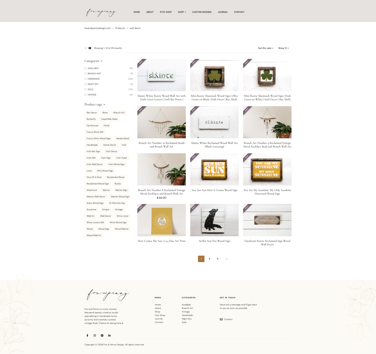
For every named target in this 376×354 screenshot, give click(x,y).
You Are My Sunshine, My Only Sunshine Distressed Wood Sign (267, 191)
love (89, 170)
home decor (109, 144)
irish (124, 144)
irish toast (121, 157)
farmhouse (92, 125)
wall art (91, 216)
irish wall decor (95, 164)
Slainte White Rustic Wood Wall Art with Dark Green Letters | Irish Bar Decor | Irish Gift (161, 99)
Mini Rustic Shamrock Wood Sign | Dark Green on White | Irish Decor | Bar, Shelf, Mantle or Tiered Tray (267, 99)
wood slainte (122, 228)
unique (105, 209)
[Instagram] (95, 335)
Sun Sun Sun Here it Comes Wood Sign (214, 190)
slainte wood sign (120, 196)
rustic (118, 183)
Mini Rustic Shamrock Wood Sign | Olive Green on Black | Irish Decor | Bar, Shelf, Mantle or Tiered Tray (214, 99)
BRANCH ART (94, 73)
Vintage (119, 209)
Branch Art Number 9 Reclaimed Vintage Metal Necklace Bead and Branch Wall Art (267, 144)
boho (105, 112)
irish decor (111, 151)
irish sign (106, 157)
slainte (106, 190)
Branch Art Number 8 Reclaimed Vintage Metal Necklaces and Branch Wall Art (161, 191)
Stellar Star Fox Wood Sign (214, 241)
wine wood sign (118, 222)
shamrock (92, 190)
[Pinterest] (102, 335)
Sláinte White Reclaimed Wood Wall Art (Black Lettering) (214, 144)
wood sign (103, 228)
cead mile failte (109, 119)
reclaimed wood (115, 177)
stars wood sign (95, 203)
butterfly (91, 119)
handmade (92, 144)
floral (106, 125)
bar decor (92, 112)
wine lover (123, 216)
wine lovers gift (95, 222)
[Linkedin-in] (109, 335)
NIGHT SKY (93, 84)
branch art (119, 112)
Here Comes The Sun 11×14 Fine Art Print (162, 241)
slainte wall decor (96, 196)
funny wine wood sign (99, 138)
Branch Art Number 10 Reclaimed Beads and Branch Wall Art (162, 144)
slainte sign (121, 190)
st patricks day (117, 203)
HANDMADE (94, 78)
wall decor (105, 216)
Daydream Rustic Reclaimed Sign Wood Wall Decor (267, 242)
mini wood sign (105, 170)
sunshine (91, 209)
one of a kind (94, 177)
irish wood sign (116, 164)
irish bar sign (93, 151)
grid (90, 48)
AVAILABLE (93, 68)
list (85, 48)
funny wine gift (95, 132)
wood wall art (94, 235)
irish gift (91, 157)
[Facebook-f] (87, 335)
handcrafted (122, 138)
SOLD (90, 89)
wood (90, 228)
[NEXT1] (226, 259)
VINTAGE (92, 94)
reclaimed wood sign (98, 183)
